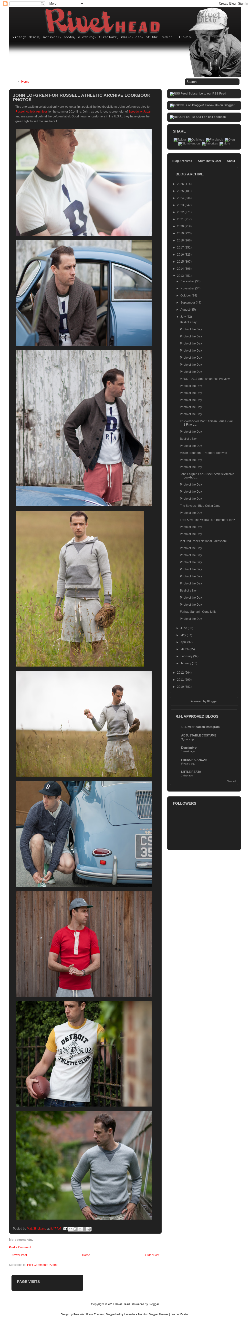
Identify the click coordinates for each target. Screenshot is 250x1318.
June (184, 628)
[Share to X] (79, 1229)
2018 (181, 240)
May (183, 635)
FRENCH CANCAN (194, 760)
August (185, 309)
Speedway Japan (140, 111)
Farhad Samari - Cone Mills (198, 611)
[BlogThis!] (75, 1229)
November (187, 288)
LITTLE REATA (191, 772)
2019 (181, 233)
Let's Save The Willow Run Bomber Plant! (207, 520)
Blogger (212, 701)
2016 (181, 254)
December (187, 281)
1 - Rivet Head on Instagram (200, 727)
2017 (181, 247)
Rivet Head (122, 1304)
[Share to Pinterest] (89, 1229)
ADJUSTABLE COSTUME (198, 735)
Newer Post (19, 1255)
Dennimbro (189, 747)
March (184, 649)
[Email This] (70, 1229)
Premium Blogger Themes (153, 1314)
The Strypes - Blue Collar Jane (200, 505)
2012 (181, 672)
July (183, 316)
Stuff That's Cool (209, 161)
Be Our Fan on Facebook (209, 117)
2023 (181, 205)
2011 (181, 679)
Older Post (152, 1255)
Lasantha (129, 1314)
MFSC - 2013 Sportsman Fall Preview (205, 379)
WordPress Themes (92, 1314)
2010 (181, 686)
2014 (181, 268)
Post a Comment (20, 1247)
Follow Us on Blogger (220, 105)
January (186, 663)
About (231, 161)
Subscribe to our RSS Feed (207, 93)
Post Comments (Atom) (42, 1265)
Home (25, 81)
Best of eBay (188, 322)
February (186, 656)
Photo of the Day (191, 329)
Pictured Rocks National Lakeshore (203, 541)
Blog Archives (182, 161)
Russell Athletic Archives (31, 111)
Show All (231, 781)
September (188, 302)
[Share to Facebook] (84, 1229)
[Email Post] (65, 1228)
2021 (181, 219)
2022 (181, 212)
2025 (181, 191)
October (186, 295)
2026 (181, 184)
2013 (181, 275)
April (183, 642)
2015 (181, 261)
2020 (181, 226)
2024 (181, 198)
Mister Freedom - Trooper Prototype (203, 453)
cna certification (180, 1314)
